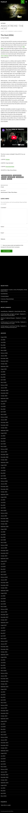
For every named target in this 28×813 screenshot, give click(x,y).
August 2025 (4, 369)
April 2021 (3, 507)
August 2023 (4, 433)
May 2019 (3, 569)
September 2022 (4, 462)
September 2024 (4, 398)
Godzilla (4, 177)
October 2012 (4, 780)
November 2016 (4, 649)
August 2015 (4, 689)
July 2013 (3, 756)
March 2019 (3, 574)
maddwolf (10, 31)
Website (3, 239)
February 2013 (4, 769)
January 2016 (4, 676)
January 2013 (4, 772)
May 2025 (3, 377)
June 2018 (3, 598)
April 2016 (3, 668)
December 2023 (4, 422)
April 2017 (3, 636)
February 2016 (4, 673)
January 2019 (4, 579)
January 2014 (4, 740)
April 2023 (3, 443)
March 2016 (3, 670)
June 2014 (3, 726)
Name (2, 226)
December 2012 (4, 774)
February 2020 (4, 545)
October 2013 (4, 748)
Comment (4, 207)
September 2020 (4, 526)
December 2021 (4, 486)
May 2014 (3, 729)
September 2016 (4, 654)
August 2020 (4, 529)
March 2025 (3, 382)
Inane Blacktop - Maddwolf (7, 311)
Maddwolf (4, 2)
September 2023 (4, 430)
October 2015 (4, 684)
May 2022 (3, 473)
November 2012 (4, 777)
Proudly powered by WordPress (7, 811)
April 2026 (3, 347)
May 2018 (3, 601)
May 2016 (3, 665)
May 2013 (3, 761)
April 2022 (3, 475)
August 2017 (4, 625)
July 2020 (3, 531)
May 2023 (3, 441)
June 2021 (3, 502)
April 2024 (3, 411)
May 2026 (3, 345)
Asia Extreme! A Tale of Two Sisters (9, 191)
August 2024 (4, 401)
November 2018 (4, 585)
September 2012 (4, 782)
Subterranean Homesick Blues (8, 315)
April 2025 (3, 379)
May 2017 (3, 633)
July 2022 (3, 467)
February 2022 (4, 481)
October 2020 (4, 523)
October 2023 (4, 427)
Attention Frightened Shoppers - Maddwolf (11, 318)
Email (2, 232)
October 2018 (4, 587)
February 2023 (4, 449)
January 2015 (4, 708)
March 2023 (3, 446)
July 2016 (3, 660)
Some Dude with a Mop (20, 311)
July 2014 (3, 724)
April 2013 (3, 764)
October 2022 (4, 459)
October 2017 (4, 620)
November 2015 (4, 681)
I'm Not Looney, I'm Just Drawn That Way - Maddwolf (13, 322)
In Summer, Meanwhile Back (7, 299)
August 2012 (4, 785)
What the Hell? (4, 301)
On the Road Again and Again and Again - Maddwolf (13, 314)
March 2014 (3, 734)
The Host (10, 178)
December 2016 (4, 646)
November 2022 (4, 457)
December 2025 (4, 358)
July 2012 (3, 788)
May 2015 (3, 697)
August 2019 (4, 561)
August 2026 (4, 337)
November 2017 (4, 617)
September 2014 (4, 718)
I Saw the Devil (11, 177)
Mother (8, 159)
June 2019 (3, 566)
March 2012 (3, 796)
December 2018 (4, 582)
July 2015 (3, 692)
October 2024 (4, 395)
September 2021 (4, 494)
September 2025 (4, 366)
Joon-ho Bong (4, 55)
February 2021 (4, 513)
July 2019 (3, 563)
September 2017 (4, 622)
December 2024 (4, 390)
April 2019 (3, 571)
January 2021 (4, 515)
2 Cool (4, 186)
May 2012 (3, 790)
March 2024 (3, 414)
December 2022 (4, 454)
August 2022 (4, 465)
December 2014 (4, 710)
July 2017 (3, 628)
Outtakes (3, 23)
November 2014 (4, 713)
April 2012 (3, 793)
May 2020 (3, 537)
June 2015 (3, 694)
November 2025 (4, 361)
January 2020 (4, 547)
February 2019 (4, 577)
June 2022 (3, 470)
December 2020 (4, 518)
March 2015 (3, 702)
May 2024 (3, 409)
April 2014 (3, 732)
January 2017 (4, 644)
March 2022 (3, 478)
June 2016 (3, 662)
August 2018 (4, 593)
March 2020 (3, 542)
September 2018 (4, 590)
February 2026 (4, 353)
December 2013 (4, 742)
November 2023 (4, 425)
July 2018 (3, 596)
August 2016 (4, 657)
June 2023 (3, 438)
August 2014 (4, 721)
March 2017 (3, 638)
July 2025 (3, 371)
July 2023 (3, 435)
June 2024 (3, 406)
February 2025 (4, 385)
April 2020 (3, 539)
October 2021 (4, 491)
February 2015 (4, 705)
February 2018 (4, 609)
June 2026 (3, 342)
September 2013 (4, 750)
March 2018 (3, 606)
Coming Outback (5, 296)
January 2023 (4, 451)
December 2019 (4, 550)
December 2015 (4, 678)
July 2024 (3, 403)
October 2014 (4, 716)
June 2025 (3, 374)
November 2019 (4, 553)
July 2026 (3, 339)
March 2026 (3, 350)
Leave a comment (18, 31)
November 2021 (4, 489)
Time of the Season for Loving (7, 323)
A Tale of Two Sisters (6, 175)
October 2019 (4, 555)
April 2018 (3, 604)
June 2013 (3, 758)
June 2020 (3, 534)
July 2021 (3, 499)
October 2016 (4, 652)
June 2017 (3, 630)
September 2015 (4, 686)
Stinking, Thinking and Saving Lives (9, 327)
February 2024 (4, 417)
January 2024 (4, 419)
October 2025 (4, 363)
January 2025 (4, 387)
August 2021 (4, 497)
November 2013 (4, 745)
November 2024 (4, 393)
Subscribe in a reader (6, 805)
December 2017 (4, 614)
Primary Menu (26, 2)
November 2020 (4, 521)
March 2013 (3, 766)
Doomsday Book (10, 166)
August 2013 (4, 753)
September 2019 (4, 558)
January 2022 (4, 483)
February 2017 (4, 641)
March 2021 (3, 510)
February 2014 (4, 737)
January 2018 (4, 612)
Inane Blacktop (4, 293)
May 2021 (3, 505)
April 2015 (3, 700)
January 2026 (4, 355)
